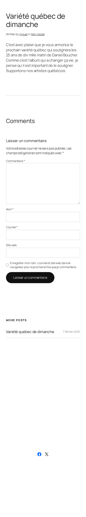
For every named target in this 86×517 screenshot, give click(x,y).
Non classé (38, 34)
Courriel (12, 227)
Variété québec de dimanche (30, 332)
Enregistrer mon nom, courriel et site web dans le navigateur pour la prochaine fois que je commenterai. (43, 265)
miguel (23, 34)
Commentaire (15, 161)
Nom (10, 209)
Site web (11, 245)
